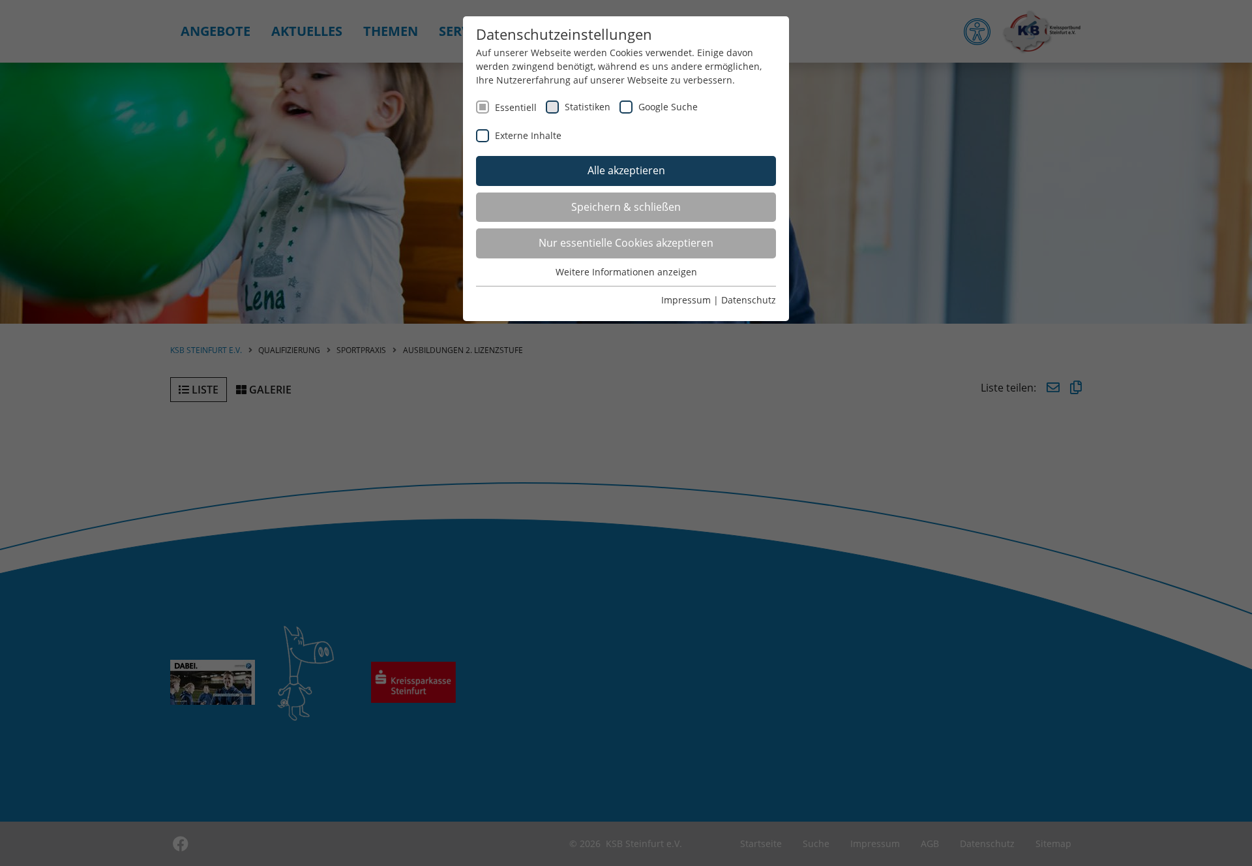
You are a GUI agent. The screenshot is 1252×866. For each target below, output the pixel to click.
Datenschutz (748, 300)
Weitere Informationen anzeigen (626, 272)
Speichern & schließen (626, 207)
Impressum (686, 300)
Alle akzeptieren (626, 170)
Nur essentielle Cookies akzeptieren (626, 243)
